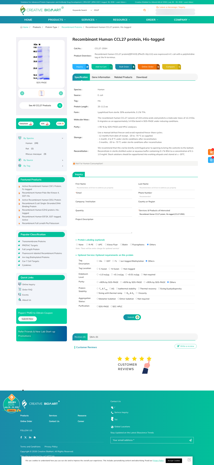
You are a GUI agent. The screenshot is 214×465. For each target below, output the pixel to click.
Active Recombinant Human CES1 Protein (41, 195)
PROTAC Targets (30, 245)
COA (59, 123)
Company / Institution (85, 201)
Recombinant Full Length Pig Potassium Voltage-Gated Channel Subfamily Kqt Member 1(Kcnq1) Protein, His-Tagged (40, 222)
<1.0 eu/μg (104, 274)
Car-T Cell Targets (30, 261)
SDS (42, 123)
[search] (145, 10)
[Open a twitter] (25, 437)
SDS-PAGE (104, 306)
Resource (82, 415)
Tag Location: (85, 268)
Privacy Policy (158, 460)
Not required (149, 274)
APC (100, 244)
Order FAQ (27, 289)
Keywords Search (80, 10)
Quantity (80, 210)
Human (29, 143)
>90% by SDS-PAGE (132, 282)
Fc (115, 261)
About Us (26, 300)
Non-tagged (129, 269)
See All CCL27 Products (40, 105)
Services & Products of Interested (154, 210)
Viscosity (142, 293)
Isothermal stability (127, 288)
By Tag (27, 166)
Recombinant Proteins (72, 27)
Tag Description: (84, 262)
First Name (81, 184)
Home (25, 27)
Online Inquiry (28, 284)
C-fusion (103, 269)
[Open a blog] (35, 437)
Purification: (84, 306)
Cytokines (26, 265)
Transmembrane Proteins (34, 241)
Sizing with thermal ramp (110, 293)
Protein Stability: (83, 289)
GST (108, 261)
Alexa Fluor (112, 244)
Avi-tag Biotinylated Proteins (36, 257)
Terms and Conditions (30, 446)
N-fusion (115, 269)
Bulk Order (124, 66)
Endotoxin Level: (83, 275)
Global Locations (122, 426)
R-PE (90, 244)
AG (112, 288)
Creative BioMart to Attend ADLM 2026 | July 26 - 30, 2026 (162, 2)
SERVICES (87, 19)
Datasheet (24, 123)
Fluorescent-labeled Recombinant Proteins (42, 253)
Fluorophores (138, 244)
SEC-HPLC (117, 306)
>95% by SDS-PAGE (155, 282)
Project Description (84, 219)
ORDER (151, 19)
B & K (130, 293)
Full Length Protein (31, 249)
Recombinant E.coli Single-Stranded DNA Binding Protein (41, 201)
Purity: (82, 281)
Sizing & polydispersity (171, 288)
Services (53, 415)
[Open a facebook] (21, 437)
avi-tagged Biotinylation (132, 261)
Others (152, 244)
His (100, 261)
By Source (28, 160)
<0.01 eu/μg (133, 274)
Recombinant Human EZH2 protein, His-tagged (41, 207)
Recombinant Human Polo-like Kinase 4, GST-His (40, 190)
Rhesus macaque (34, 154)
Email (79, 192)
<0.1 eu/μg (118, 274)
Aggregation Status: (85, 300)
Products (24, 415)
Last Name (143, 184)
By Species (29, 138)
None (81, 244)
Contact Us (54, 421)
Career (81, 421)
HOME (28, 19)
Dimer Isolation (127, 299)
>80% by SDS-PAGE (108, 282)
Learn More (118, 2)
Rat (27, 148)
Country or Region (146, 201)
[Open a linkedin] (30, 437)
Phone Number (145, 192)
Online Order (148, 66)
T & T (103, 288)
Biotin (125, 244)
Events (25, 295)
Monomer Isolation (107, 299)
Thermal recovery (148, 288)
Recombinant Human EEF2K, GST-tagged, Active (41, 214)
